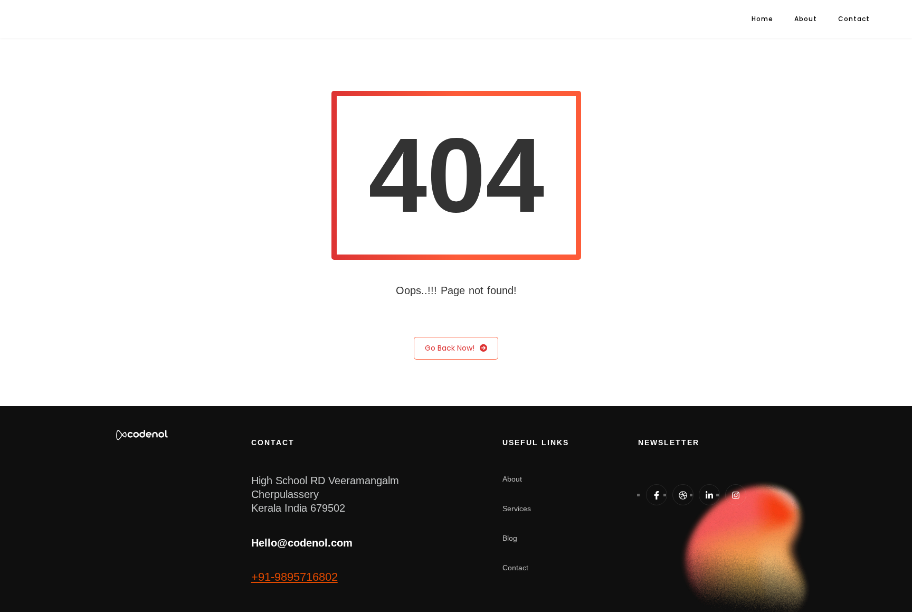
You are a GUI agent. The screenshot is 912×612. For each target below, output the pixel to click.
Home (762, 18)
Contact (854, 18)
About (805, 18)
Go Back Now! (449, 348)
